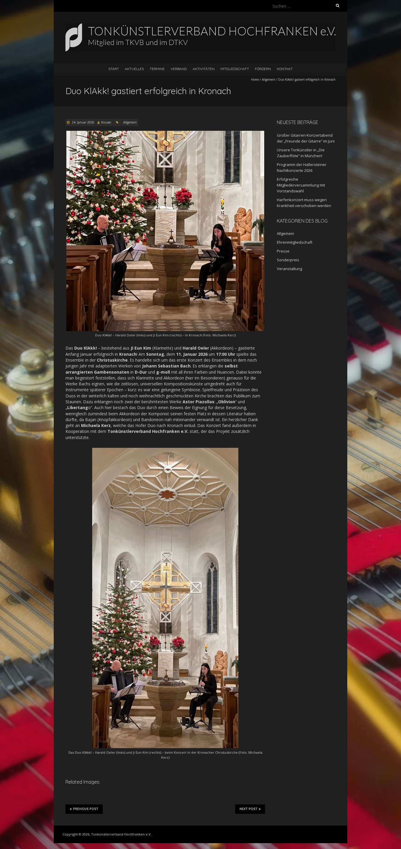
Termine (157, 69)
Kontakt (285, 69)
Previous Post (85, 809)
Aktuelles (134, 69)
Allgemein (268, 79)
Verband (179, 69)
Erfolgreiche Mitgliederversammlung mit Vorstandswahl (301, 185)
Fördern (263, 69)
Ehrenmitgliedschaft (294, 242)
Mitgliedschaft (234, 69)
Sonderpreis (288, 259)
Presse (283, 251)
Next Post (248, 809)
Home (255, 79)
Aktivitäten (204, 69)
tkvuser (106, 122)
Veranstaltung (289, 268)
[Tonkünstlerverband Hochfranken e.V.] (200, 26)
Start (113, 69)
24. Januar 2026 (82, 122)
